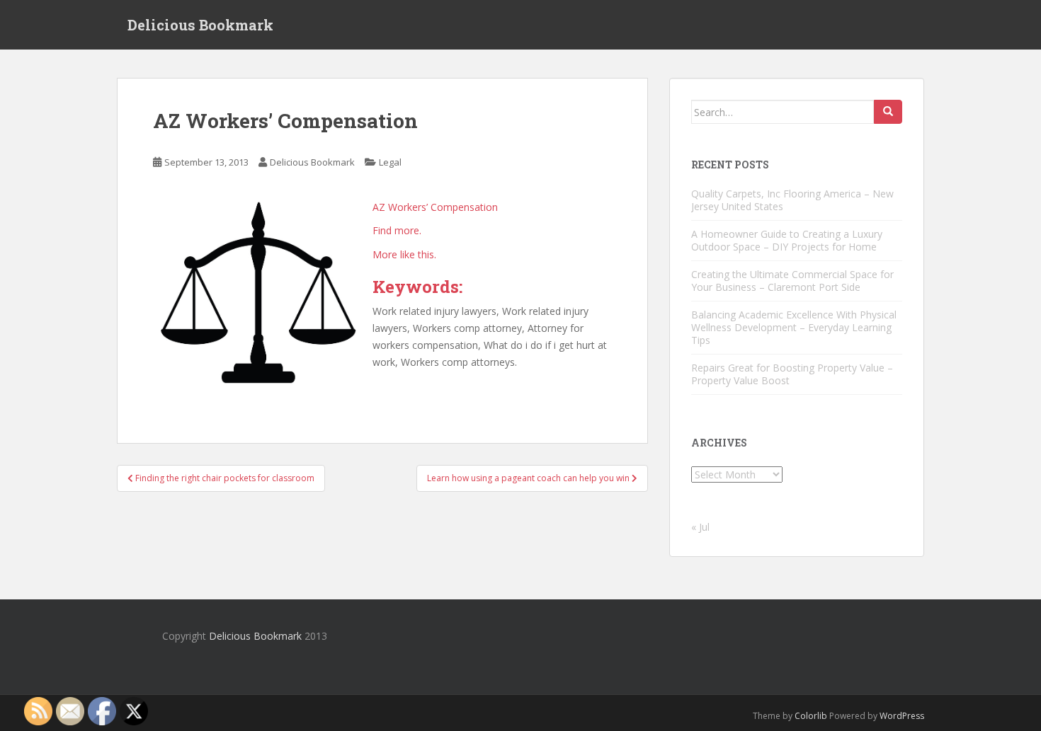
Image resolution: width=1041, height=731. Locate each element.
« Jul (700, 527)
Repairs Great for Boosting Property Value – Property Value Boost (792, 374)
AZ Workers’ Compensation (435, 207)
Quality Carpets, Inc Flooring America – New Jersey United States (792, 200)
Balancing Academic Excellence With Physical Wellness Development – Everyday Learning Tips (794, 327)
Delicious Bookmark (200, 25)
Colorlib (811, 716)
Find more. (396, 230)
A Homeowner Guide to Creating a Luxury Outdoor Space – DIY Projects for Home (786, 240)
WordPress (902, 716)
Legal (390, 162)
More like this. (404, 254)
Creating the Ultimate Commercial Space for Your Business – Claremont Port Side (792, 280)
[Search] (888, 112)
